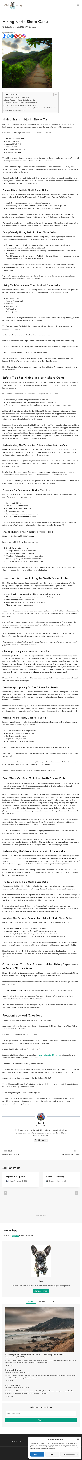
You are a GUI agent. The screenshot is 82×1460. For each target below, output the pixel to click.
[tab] (37, 1215)
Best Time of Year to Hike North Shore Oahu (20, 105)
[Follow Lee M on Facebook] (35, 1140)
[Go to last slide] (5, 1193)
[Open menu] (78, 5)
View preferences (70, 1454)
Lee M (9, 27)
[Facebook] (4, 36)
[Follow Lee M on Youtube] (43, 1140)
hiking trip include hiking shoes (49, 1055)
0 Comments (31, 27)
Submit (41, 1420)
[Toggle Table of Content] (54, 94)
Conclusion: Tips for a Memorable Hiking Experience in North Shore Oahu (30, 108)
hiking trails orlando (13, 1370)
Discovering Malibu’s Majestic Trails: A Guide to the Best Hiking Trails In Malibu (34, 1355)
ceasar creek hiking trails (70, 1152)
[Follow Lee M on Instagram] (39, 1140)
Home (14, 1442)
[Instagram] (24, 36)
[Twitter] (8, 36)
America (5, 17)
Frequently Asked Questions (15, 110)
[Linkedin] (12, 36)
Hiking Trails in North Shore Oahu (17, 97)
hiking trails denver (12, 1385)
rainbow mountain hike (10, 1152)
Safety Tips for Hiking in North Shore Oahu (20, 100)
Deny (52, 1454)
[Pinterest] (16, 36)
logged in (15, 1236)
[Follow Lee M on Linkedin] (46, 1140)
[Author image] (3, 27)
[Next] (76, 1193)
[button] (78, 1439)
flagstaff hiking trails (15, 1176)
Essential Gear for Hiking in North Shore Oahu (21, 102)
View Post (10, 1365)
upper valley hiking (55, 1176)
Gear (22, 1442)
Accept (37, 1454)
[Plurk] (20, 36)
